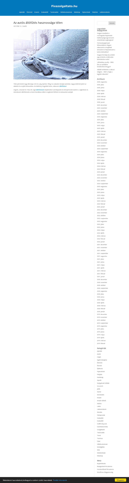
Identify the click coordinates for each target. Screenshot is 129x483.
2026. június (100, 88)
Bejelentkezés (101, 463)
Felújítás (95, 12)
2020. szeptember (102, 288)
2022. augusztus (102, 221)
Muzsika (99, 412)
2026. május (101, 90)
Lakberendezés (105, 12)
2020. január (101, 311)
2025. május (101, 125)
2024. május (101, 160)
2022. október (101, 215)
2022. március (101, 236)
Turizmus (100, 438)
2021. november (102, 247)
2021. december (102, 244)
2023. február (101, 204)
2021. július (100, 259)
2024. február (101, 169)
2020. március (101, 306)
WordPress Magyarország (105, 472)
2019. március (101, 340)
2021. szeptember (102, 253)
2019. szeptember (102, 323)
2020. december (102, 279)
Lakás (99, 406)
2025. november (102, 108)
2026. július (100, 85)
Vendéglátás (101, 447)
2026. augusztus (102, 82)
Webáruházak (101, 453)
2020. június (100, 297)
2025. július (100, 120)
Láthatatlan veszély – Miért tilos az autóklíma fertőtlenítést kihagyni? (105, 64)
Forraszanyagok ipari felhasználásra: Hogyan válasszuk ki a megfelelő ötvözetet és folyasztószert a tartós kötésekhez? (106, 47)
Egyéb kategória (102, 360)
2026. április (100, 93)
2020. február (101, 308)
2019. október (101, 320)
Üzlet (98, 441)
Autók (25, 26)
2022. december (102, 210)
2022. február (101, 239)
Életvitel (99, 366)
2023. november (102, 178)
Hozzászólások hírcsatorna (105, 469)
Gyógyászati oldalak (103, 383)
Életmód (29, 12)
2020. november (102, 282)
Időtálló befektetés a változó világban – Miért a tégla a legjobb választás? (106, 72)
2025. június (100, 122)
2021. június (100, 262)
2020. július (100, 294)
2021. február (101, 274)
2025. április (100, 128)
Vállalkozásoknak (66, 12)
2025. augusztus (102, 117)
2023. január (101, 207)
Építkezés (100, 368)
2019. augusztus (102, 326)
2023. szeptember (102, 183)
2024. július (100, 154)
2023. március (101, 201)
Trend (99, 435)
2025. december (102, 105)
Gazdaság (100, 377)
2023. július (100, 189)
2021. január (101, 276)
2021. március (101, 271)
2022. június (100, 227)
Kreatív (36, 12)
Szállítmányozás (102, 424)
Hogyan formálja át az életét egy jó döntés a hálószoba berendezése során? (106, 57)
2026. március (101, 96)
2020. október (101, 285)
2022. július (100, 224)
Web (98, 450)
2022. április (100, 233)
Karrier (99, 392)
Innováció (100, 386)
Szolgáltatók (101, 430)
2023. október (101, 181)
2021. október (101, 250)
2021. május (101, 265)
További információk (60, 480)
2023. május (101, 195)
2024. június (100, 157)
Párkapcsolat (101, 415)
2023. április (100, 198)
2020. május (101, 300)
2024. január (101, 172)
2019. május (101, 335)
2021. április (100, 268)
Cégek (99, 357)
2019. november (102, 317)
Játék (98, 389)
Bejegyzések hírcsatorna (104, 466)
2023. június (100, 192)
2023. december (102, 175)
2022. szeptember (102, 218)
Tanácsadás (54, 12)
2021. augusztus (102, 256)
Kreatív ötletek (101, 400)
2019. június (100, 332)
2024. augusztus (102, 152)
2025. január (101, 137)
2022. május (101, 230)
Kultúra (99, 403)
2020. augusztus (102, 291)
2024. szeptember (102, 149)
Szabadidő (44, 12)
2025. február (101, 134)
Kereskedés (100, 395)
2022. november (102, 213)
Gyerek (99, 380)
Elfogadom (120, 480)
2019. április (100, 338)
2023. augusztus (102, 186)
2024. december (102, 140)
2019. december (102, 314)
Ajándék (22, 12)
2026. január (101, 102)
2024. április (100, 163)
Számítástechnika (102, 427)
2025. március (101, 131)
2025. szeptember (102, 114)
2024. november (102, 143)
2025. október (101, 111)
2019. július (100, 329)
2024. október (101, 146)
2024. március (101, 166)
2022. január (101, 242)
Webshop (77, 12)
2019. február (101, 343)
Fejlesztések (86, 12)
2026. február (101, 99)
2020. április (100, 303)
